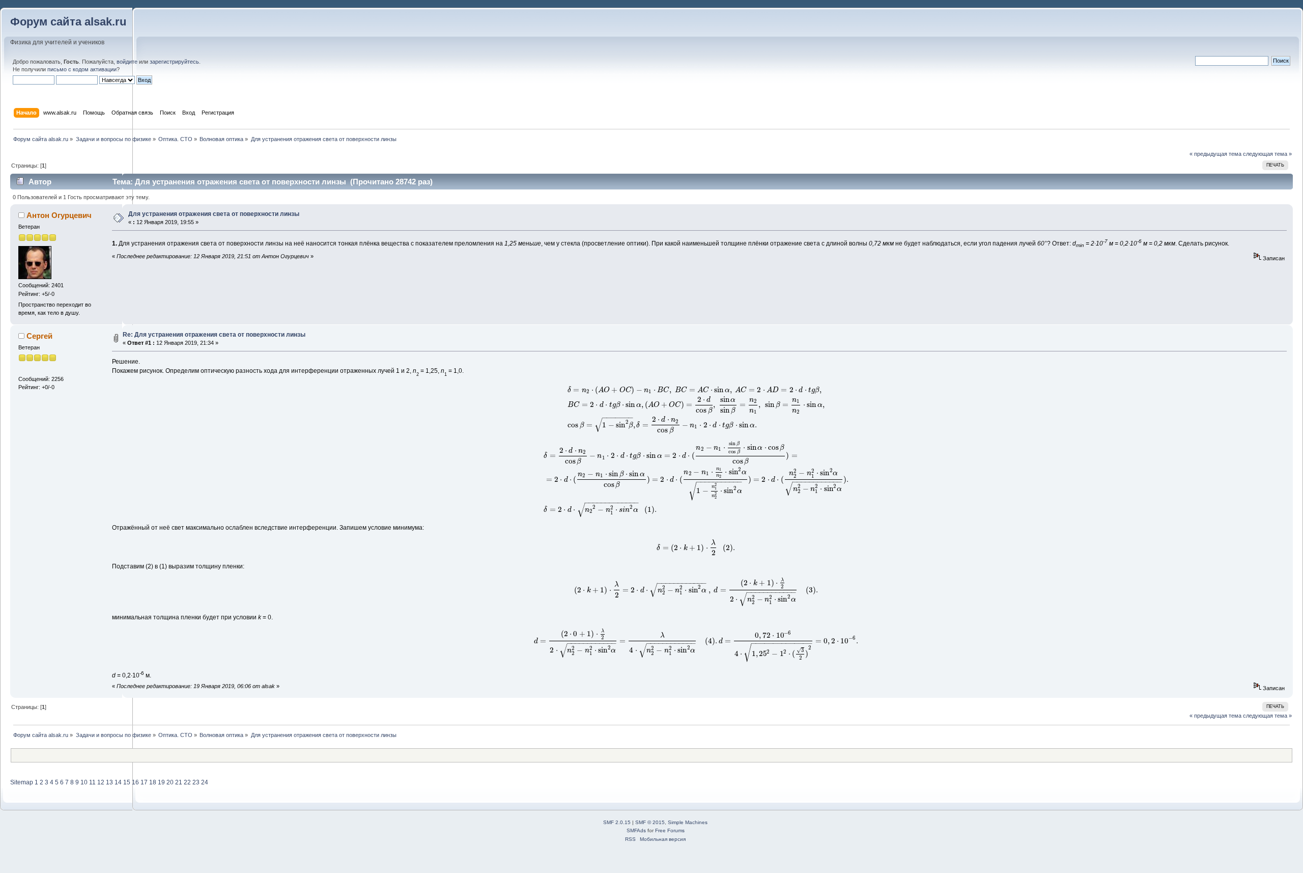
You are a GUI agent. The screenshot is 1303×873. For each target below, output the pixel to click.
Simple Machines (687, 822)
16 (135, 782)
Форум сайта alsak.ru (68, 21)
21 (178, 782)
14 (118, 782)
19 (161, 782)
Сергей (39, 336)
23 (196, 782)
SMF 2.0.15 (617, 822)
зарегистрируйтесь (174, 62)
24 (204, 782)
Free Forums (670, 830)
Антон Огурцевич (59, 215)
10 (84, 782)
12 (100, 782)
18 (152, 782)
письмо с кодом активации (82, 69)
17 (144, 782)
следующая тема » (1267, 154)
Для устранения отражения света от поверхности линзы (213, 213)
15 (126, 782)
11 (92, 782)
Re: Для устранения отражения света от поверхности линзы (214, 334)
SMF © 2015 (650, 822)
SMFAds (636, 830)
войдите (127, 62)
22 (187, 782)
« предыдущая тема (1215, 154)
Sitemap (21, 782)
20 (170, 782)
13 (109, 782)
